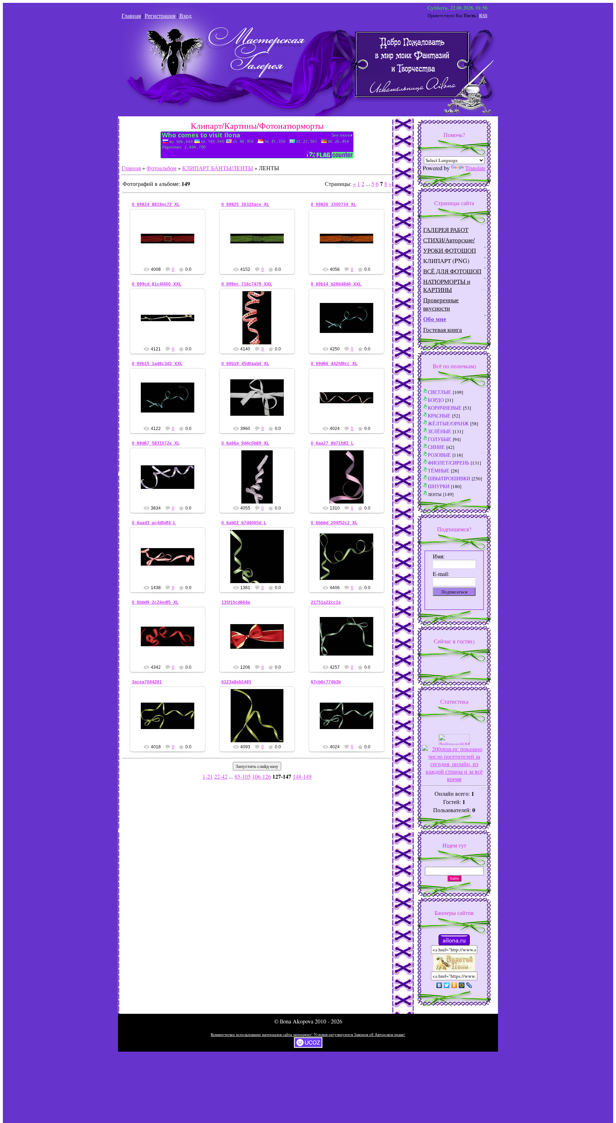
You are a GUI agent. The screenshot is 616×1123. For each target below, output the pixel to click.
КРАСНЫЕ (439, 415)
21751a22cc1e (326, 602)
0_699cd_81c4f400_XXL (156, 284)
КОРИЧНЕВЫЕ (445, 407)
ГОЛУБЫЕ (439, 439)
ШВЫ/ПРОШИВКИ (449, 478)
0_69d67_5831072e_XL (156, 443)
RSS (483, 15)
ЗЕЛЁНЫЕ (439, 431)
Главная (131, 15)
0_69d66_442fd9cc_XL (334, 363)
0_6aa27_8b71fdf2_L (332, 443)
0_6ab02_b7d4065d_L (243, 522)
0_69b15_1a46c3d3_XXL (157, 363)
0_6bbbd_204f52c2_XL (334, 522)
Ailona (170, 244)
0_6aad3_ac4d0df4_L (154, 522)
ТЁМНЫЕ (439, 470)
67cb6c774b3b (326, 681)
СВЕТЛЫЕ (439, 392)
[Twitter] (447, 985)
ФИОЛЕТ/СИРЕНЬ (448, 462)
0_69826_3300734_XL (333, 204)
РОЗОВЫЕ (439, 454)
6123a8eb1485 (236, 681)
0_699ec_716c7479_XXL (246, 284)
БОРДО (436, 399)
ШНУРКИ (439, 486)
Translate (475, 168)
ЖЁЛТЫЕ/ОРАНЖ (448, 423)
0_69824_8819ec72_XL (156, 204)
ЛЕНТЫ (435, 494)
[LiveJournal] (469, 985)
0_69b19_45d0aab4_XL (245, 363)
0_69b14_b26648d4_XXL (336, 284)
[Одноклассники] (454, 985)
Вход (185, 15)
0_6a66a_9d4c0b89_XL (245, 443)
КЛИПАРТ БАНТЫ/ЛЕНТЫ (217, 168)
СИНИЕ (436, 447)
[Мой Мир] (462, 985)
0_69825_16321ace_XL (245, 204)
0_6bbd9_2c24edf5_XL (155, 602)
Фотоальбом (161, 168)
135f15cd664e (235, 602)
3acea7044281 (147, 681)
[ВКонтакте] (439, 985)
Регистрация (160, 15)
